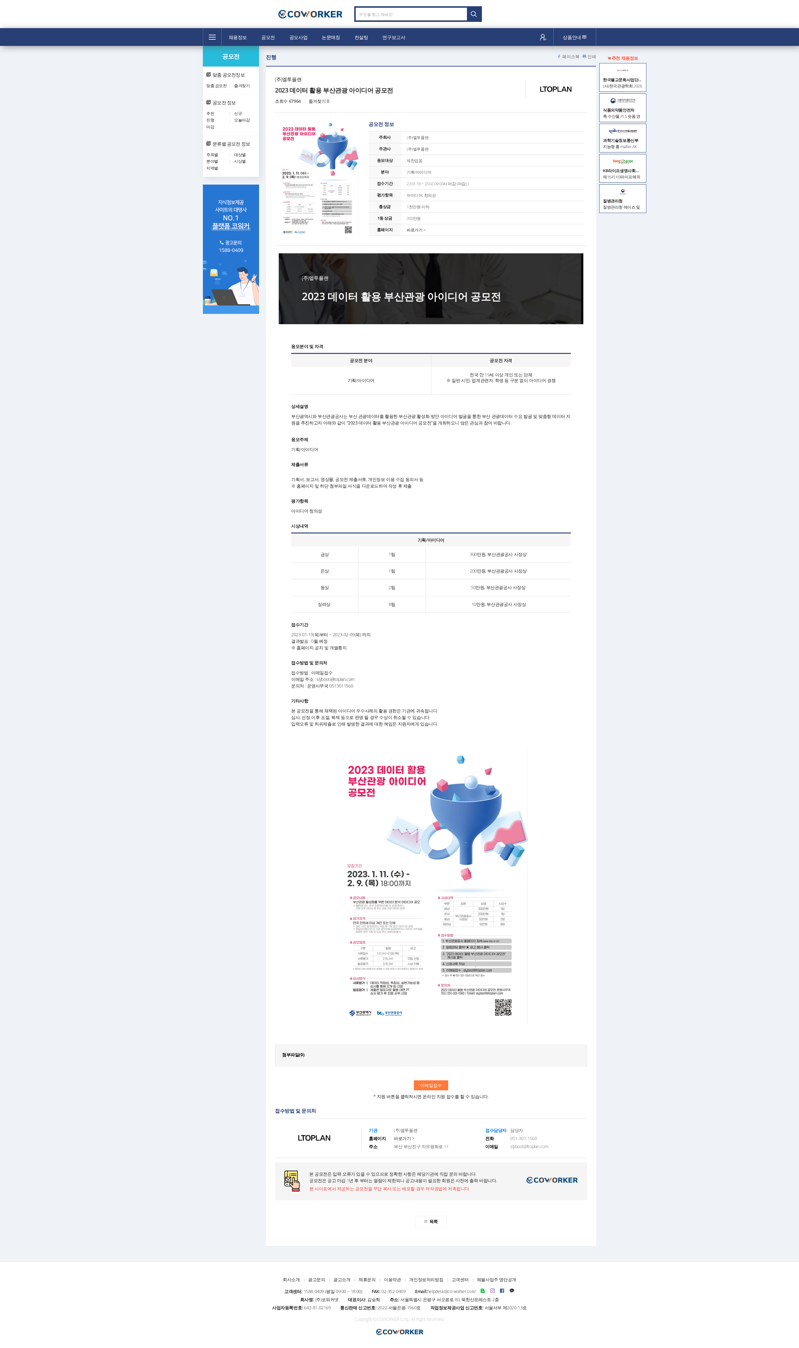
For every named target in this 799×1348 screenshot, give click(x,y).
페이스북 (571, 56)
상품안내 (572, 37)
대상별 (240, 154)
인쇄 (591, 56)
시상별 (240, 161)
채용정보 (238, 37)
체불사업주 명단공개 (496, 1279)
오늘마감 (242, 120)
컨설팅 (361, 37)
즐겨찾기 (242, 85)
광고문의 (316, 1279)
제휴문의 (367, 1279)
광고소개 (341, 1279)
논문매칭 (331, 37)
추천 (210, 113)
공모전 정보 (224, 102)
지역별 (212, 168)
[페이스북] (502, 1291)
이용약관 (392, 1279)
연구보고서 (393, 37)
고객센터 (460, 1279)
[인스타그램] (492, 1291)
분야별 (212, 161)
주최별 (212, 154)
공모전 (268, 37)
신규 (238, 113)
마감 (210, 127)
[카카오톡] (512, 1291)
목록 (433, 1221)
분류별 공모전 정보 (231, 144)
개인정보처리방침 (426, 1279)
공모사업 (298, 37)
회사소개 (291, 1279)
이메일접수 (431, 1085)
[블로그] (483, 1291)
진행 (210, 120)
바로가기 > (416, 230)
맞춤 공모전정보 (229, 75)
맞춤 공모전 (216, 85)
